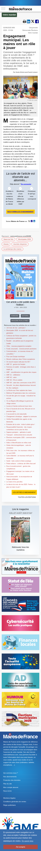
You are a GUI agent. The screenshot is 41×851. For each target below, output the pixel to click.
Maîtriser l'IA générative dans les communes (21, 393)
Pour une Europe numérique (15, 356)
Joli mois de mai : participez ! (16, 328)
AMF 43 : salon (11, 377)
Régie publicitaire (9, 805)
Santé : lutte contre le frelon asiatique (18, 461)
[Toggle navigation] (3, 9)
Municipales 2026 (24, 239)
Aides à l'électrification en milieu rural (18, 442)
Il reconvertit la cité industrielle (16, 414)
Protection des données (11, 780)
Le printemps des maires (12, 249)
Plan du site (7, 784)
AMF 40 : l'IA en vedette (14, 380)
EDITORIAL (25, 316)
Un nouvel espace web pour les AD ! (18, 362)
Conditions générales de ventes (14, 801)
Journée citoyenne (20, 244)
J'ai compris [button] (20, 847)
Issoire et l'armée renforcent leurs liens (19, 406)
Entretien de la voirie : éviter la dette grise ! (20, 424)
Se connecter (26, 184)
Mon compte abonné (10, 787)
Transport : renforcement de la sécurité (19, 435)
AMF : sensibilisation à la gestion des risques (21, 372)
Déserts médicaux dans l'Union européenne (20, 359)
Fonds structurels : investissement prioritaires (21, 349)
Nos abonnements (10, 777)
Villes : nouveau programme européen (18, 346)
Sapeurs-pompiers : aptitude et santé (18, 432)
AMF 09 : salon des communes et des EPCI (21, 382)
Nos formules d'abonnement (20, 212)
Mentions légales (9, 798)
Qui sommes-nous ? (10, 773)
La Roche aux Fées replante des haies (19, 390)
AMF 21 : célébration (13, 375)
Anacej (6, 244)
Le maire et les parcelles (14, 482)
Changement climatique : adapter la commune (21, 416)
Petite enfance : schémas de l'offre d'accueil (21, 463)
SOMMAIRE (14, 316)
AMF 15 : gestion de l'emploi (15, 364)
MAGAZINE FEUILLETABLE (20, 320)
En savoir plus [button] (27, 841)
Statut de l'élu (8, 239)
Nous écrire (7, 791)
